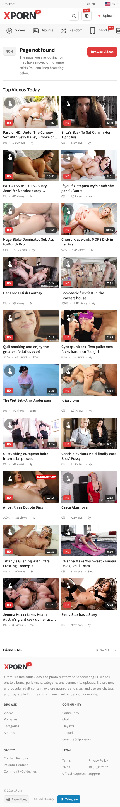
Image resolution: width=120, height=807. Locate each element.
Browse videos (102, 51)
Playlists (68, 726)
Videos (8, 713)
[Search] (74, 16)
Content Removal (16, 758)
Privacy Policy (98, 760)
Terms (66, 760)
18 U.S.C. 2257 (98, 767)
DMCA (66, 767)
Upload (67, 733)
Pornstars (11, 719)
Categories (11, 726)
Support (94, 773)
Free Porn (9, 4)
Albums (9, 733)
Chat (65, 719)
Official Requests (74, 773)
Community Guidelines (20, 771)
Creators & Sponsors (76, 739)
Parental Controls (16, 765)
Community (70, 713)
